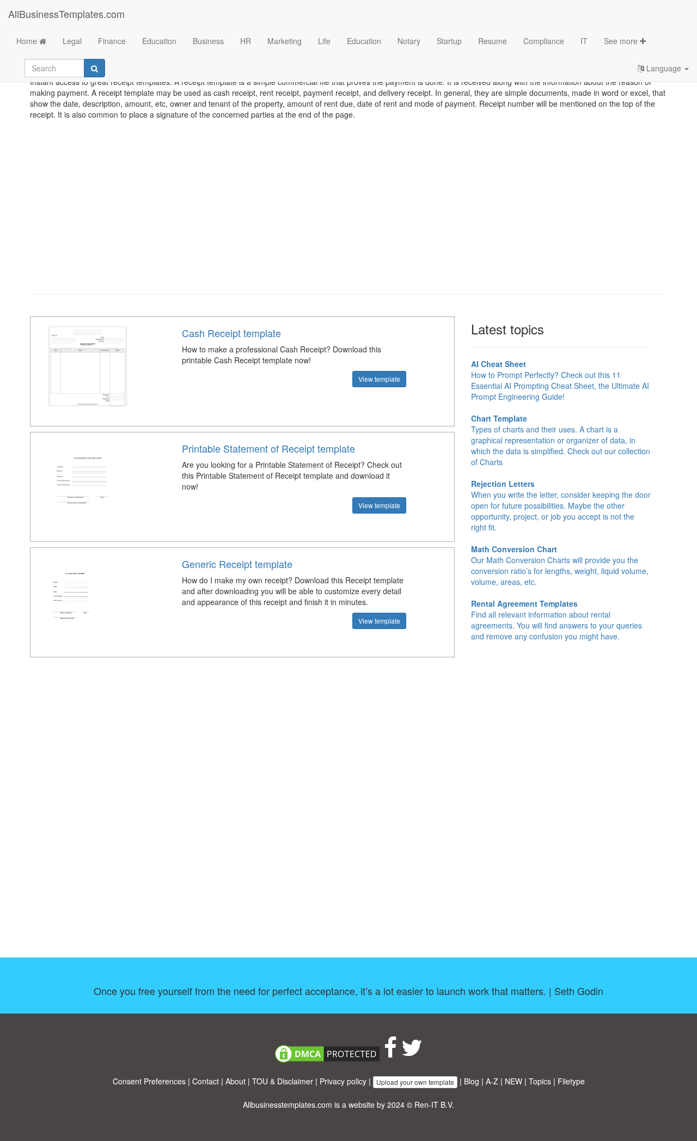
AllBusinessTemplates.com (66, 14)
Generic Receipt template (237, 564)
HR (245, 40)
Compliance (543, 40)
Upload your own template (415, 1082)
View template (379, 378)
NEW (513, 1081)
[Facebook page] (390, 1052)
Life (324, 40)
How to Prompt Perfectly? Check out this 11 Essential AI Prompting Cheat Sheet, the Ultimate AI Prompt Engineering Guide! (560, 380)
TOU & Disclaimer (282, 1081)
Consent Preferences (149, 1081)
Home (27, 40)
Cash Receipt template (231, 333)
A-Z (492, 1081)
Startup (449, 40)
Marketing (284, 40)
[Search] (94, 68)
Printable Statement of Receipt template (268, 448)
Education (159, 40)
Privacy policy (343, 1081)
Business (208, 40)
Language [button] (663, 68)
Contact (205, 1081)
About (235, 1081)
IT (584, 40)
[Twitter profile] (412, 1052)
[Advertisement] (348, 207)
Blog (471, 1081)
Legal (72, 40)
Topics (540, 1081)
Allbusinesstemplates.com (287, 1104)
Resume (492, 40)
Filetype (571, 1081)
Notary (409, 40)
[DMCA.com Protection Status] (327, 1052)
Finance (112, 40)
